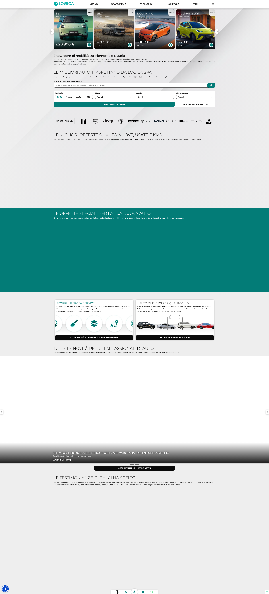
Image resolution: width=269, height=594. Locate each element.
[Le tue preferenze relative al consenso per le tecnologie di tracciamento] (267, 592)
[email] (143, 592)
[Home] (65, 4)
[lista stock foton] (146, 121)
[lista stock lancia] (171, 121)
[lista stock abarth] (95, 121)
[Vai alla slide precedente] (132, 290)
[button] (5, 589)
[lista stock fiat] (83, 121)
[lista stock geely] (184, 121)
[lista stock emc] (133, 121)
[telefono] (126, 592)
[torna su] (117, 592)
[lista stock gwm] (209, 121)
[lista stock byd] (196, 121)
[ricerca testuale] (211, 85)
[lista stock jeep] (108, 121)
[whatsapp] (152, 592)
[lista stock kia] (158, 121)
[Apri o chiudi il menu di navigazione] (213, 4)
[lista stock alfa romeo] (121, 121)
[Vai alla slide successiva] (137, 290)
